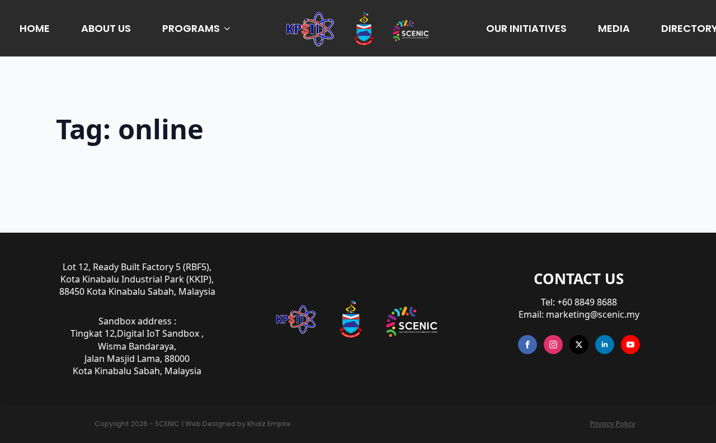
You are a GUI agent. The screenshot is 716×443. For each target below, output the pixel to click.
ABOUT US (106, 28)
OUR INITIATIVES (526, 28)
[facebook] (527, 344)
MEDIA (614, 28)
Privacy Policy (612, 424)
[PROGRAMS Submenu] (229, 28)
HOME (35, 28)
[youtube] (630, 344)
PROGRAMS (191, 28)
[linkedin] (604, 344)
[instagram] (553, 344)
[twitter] (578, 344)
